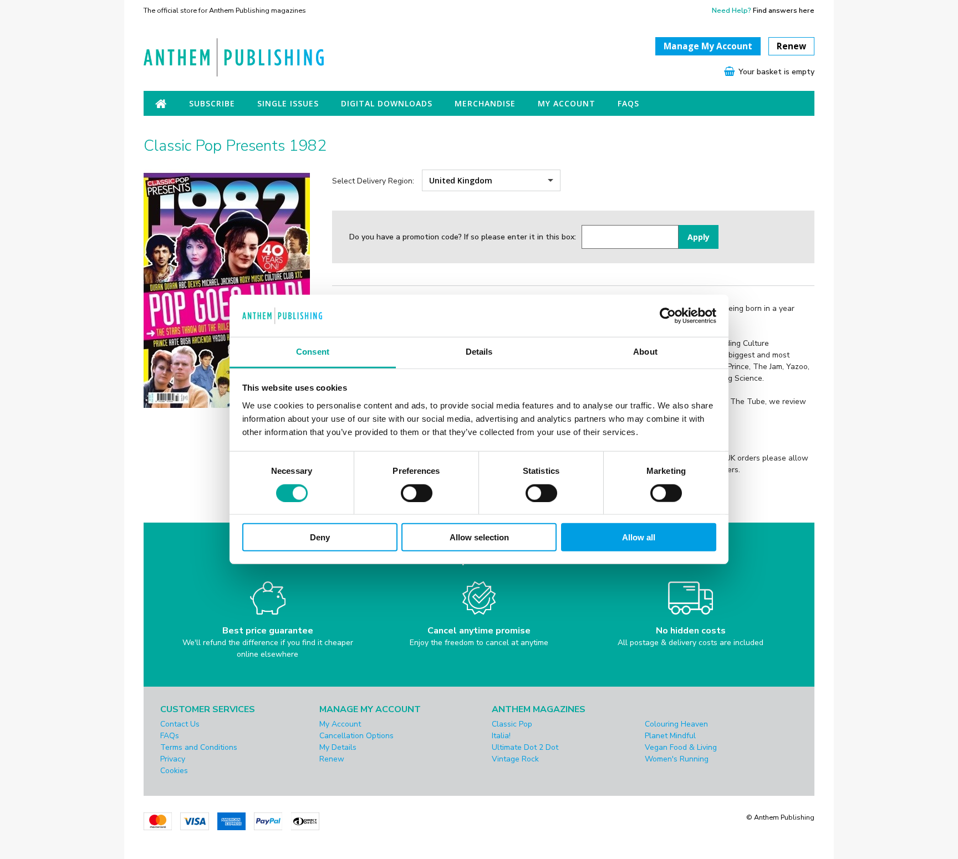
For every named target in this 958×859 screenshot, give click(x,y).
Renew (791, 46)
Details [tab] (479, 352)
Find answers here (783, 10)
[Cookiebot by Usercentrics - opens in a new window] (667, 316)
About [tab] (645, 352)
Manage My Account (708, 46)
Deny (320, 537)
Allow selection (479, 537)
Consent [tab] (312, 352)
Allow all (638, 537)
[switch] (416, 493)
